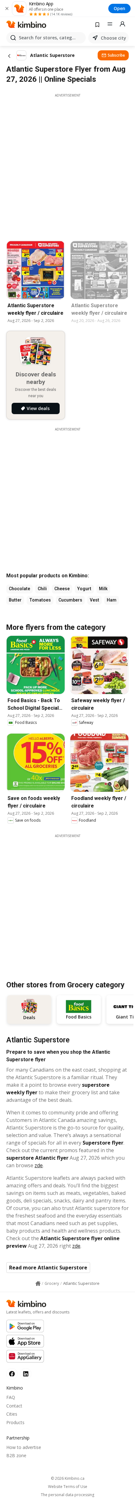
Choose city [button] (113, 38)
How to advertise (23, 1447)
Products (15, 1422)
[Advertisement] (67, 165)
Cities (11, 1414)
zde (39, 1165)
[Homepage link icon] (37, 1283)
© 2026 (67, 1478)
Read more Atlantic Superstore (48, 1267)
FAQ (10, 1397)
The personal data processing (67, 1494)
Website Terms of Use (67, 1486)
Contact (14, 1406)
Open (119, 8)
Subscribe (116, 55)
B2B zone (16, 1455)
